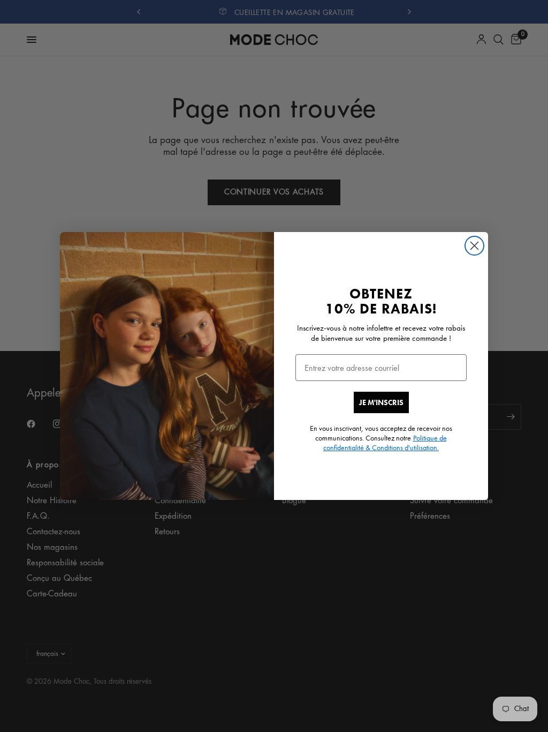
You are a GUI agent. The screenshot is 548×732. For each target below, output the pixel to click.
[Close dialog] (474, 245)
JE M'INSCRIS (381, 402)
